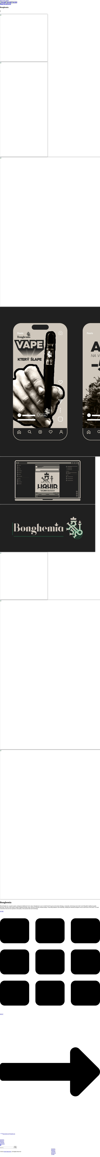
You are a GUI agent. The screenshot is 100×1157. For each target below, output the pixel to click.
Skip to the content (4, 0)
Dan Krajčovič (5, 4)
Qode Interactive (7, 1151)
